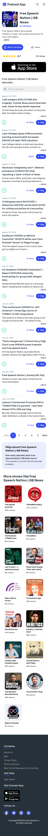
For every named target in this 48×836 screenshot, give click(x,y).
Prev (6, 435)
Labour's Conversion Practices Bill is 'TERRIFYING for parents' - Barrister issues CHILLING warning (22, 406)
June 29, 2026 (8, 399)
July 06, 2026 (8, 372)
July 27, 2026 (8, 266)
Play (42, 122)
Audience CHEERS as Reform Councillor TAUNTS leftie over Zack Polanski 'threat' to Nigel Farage (22, 239)
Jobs (6, 756)
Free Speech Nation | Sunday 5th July (23, 375)
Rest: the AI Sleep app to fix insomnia (21, 768)
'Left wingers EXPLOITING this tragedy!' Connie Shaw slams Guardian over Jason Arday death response (24, 103)
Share (37, 47)
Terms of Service (11, 764)
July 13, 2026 (7, 338)
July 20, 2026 (8, 304)
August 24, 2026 (9, 96)
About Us (8, 752)
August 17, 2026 (9, 164)
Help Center (9, 779)
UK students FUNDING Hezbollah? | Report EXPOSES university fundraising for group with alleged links (22, 274)
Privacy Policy (10, 760)
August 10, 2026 (9, 198)
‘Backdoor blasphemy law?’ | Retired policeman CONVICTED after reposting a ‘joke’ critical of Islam (23, 171)
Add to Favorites (15, 47)
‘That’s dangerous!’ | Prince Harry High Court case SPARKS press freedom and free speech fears (24, 344)
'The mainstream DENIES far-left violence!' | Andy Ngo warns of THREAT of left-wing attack (20, 310)
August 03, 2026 (9, 232)
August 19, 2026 (9, 130)
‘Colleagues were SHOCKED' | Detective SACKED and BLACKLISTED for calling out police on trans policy (23, 205)
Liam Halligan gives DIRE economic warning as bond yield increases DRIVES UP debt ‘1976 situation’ (22, 137)
